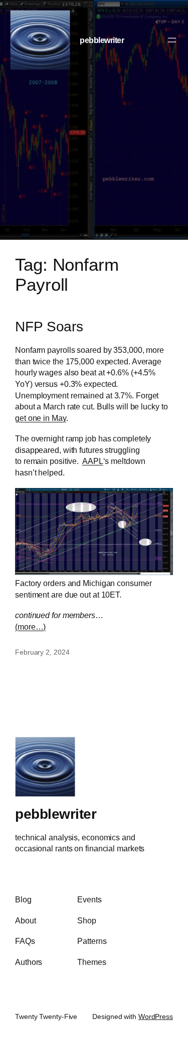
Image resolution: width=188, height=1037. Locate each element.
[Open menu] (172, 40)
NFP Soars (49, 326)
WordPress (155, 1016)
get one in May (40, 417)
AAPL (92, 460)
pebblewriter (102, 40)
